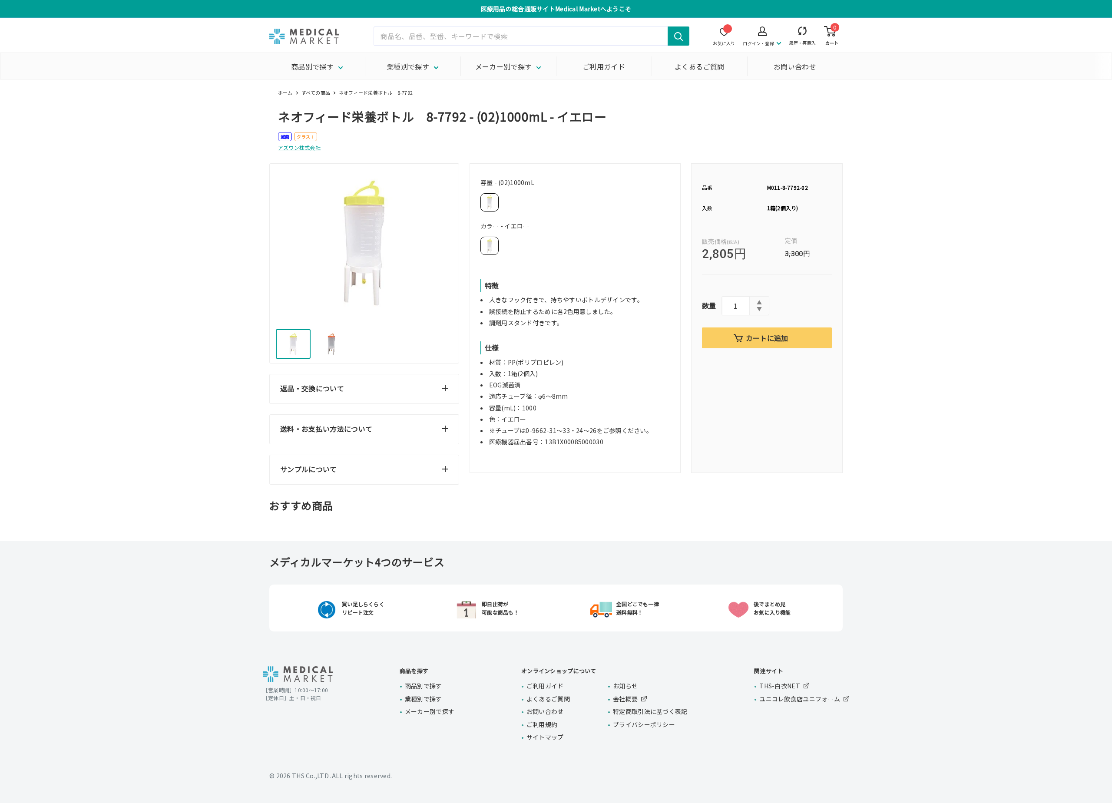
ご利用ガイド (603, 66)
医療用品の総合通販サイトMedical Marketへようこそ (556, 8)
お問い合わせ (795, 66)
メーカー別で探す (503, 66)
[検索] (678, 36)
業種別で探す (408, 66)
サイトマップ (545, 737)
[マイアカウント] (802, 32)
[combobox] (531, 36)
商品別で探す (312, 66)
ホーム (285, 92)
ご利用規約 (541, 724)
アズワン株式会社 (299, 147)
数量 (709, 305)
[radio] (489, 202)
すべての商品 (315, 92)
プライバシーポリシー (644, 724)
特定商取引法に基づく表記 (650, 711)
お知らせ (625, 685)
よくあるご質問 (699, 66)
